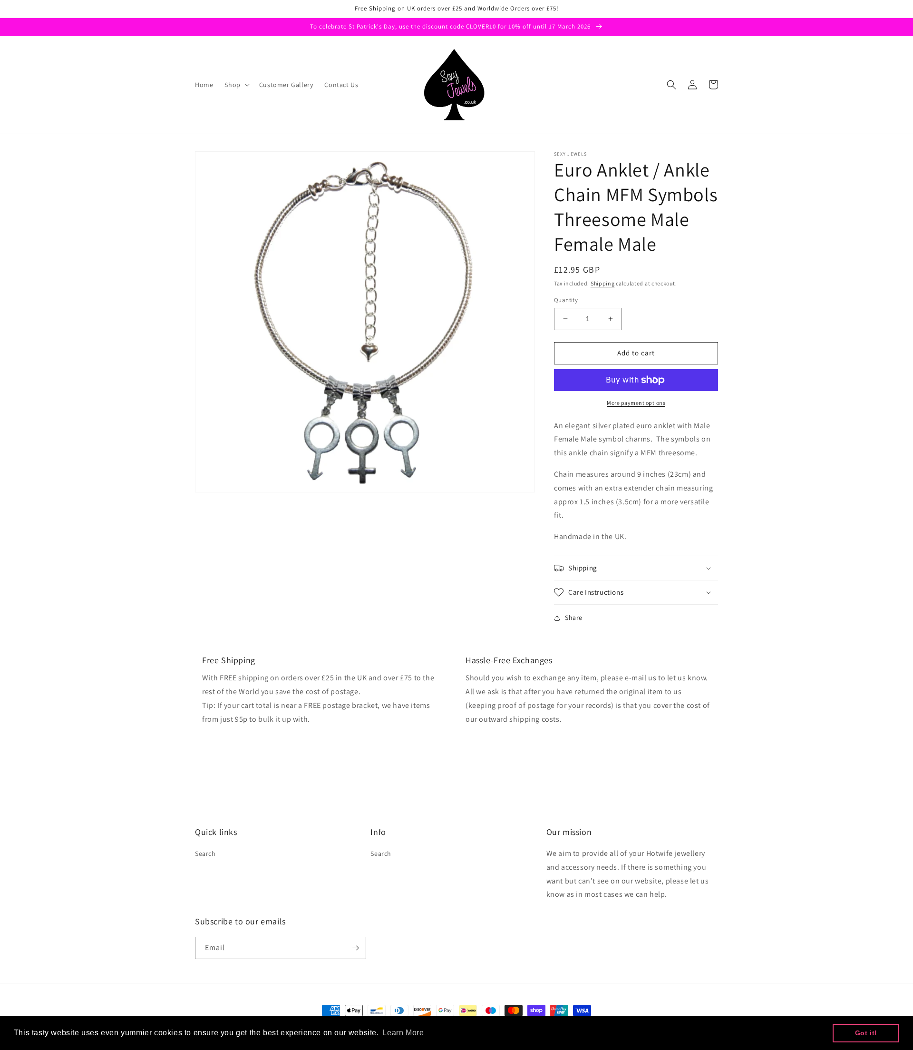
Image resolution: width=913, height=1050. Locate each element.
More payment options (636, 402)
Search (205, 853)
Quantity (566, 300)
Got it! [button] (866, 1033)
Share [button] (574, 617)
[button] (236, 85)
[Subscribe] (355, 948)
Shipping (603, 283)
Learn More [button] (403, 1033)
